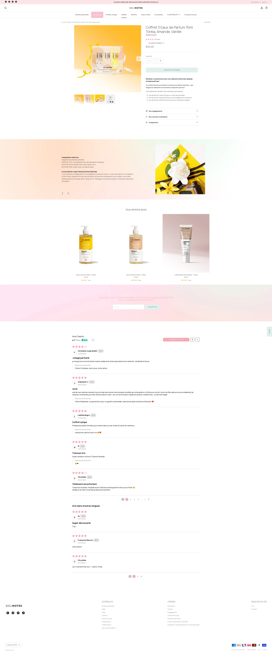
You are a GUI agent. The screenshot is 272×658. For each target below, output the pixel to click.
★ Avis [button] (270, 331)
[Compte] (261, 8)
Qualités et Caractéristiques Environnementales (183, 625)
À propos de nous (190, 15)
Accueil (64, 22)
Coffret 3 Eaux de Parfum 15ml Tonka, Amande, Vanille (86, 22)
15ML (103, 612)
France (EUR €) (255, 2)
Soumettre (152, 307)
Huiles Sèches (106, 622)
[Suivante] (138, 58)
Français (264, 2)
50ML (104, 609)
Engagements (172, 612)
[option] (107, 58)
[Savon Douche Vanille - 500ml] (85, 243)
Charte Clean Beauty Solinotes (177, 622)
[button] (150, 39)
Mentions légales (251, 649)
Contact (254, 609)
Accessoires (159, 15)
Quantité (149, 56)
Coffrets (124, 15)
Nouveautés (97, 15)
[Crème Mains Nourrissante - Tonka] (186, 243)
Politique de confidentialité (238, 649)
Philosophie (171, 606)
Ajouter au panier (172, 70)
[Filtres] (192, 340)
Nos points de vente (174, 619)
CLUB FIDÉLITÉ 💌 (173, 15)
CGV (259, 649)
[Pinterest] (12, 1)
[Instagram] (9, 1)
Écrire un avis (176, 339)
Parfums (134, 15)
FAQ (252, 606)
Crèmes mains (106, 625)
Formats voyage (111, 15)
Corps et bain (145, 15)
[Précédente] (62, 193)
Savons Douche (107, 619)
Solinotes (11, 650)
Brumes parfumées (82, 15)
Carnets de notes (173, 615)
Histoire (170, 609)
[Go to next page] (149, 499)
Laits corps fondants (109, 628)
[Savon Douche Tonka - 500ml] (136, 243)
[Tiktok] (16, 1)
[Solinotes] (136, 8)
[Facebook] (5, 1)
